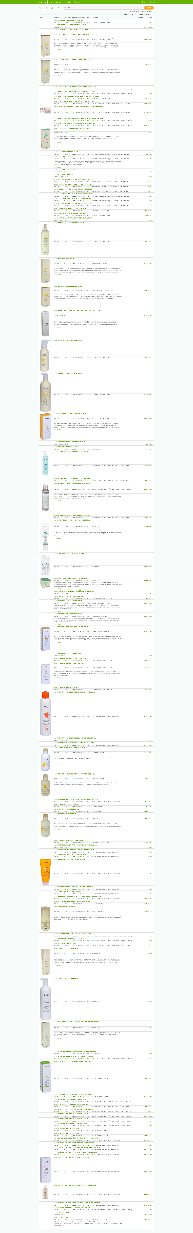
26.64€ (150, 847)
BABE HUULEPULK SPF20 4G (64, 156)
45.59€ (150, 941)
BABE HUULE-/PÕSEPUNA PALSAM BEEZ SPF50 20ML (72, 179)
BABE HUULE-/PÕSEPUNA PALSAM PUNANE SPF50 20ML (73, 194)
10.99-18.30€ (148, 1135)
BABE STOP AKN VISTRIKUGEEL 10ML (67, 1128)
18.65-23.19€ (148, 517)
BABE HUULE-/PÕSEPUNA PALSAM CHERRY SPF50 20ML (73, 184)
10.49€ (150, 181)
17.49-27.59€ (148, 842)
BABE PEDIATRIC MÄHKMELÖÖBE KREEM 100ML (70, 658)
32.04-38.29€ (148, 419)
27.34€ (150, 873)
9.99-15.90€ (148, 1106)
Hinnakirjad (67, 2)
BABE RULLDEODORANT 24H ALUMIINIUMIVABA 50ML (72, 901)
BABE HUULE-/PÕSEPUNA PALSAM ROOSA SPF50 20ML (73, 198)
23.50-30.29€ (148, 1194)
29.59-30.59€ (148, 801)
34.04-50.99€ (148, 103)
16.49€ (150, 1058)
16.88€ (150, 656)
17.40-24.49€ (148, 526)
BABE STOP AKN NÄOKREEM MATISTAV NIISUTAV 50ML (73, 1061)
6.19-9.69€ (149, 154)
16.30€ (150, 1126)
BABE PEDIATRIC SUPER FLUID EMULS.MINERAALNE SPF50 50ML (76, 799)
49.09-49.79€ (148, 936)
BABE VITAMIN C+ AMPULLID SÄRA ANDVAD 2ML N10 (72, 1207)
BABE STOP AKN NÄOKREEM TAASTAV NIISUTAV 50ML (72, 1094)
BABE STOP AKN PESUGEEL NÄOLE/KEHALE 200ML (71, 1114)
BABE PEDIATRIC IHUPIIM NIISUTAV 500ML (68, 601)
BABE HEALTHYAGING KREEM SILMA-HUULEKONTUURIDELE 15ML (77, 96)
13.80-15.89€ (148, 689)
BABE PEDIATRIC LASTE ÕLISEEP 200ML (68, 653)
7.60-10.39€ (148, 449)
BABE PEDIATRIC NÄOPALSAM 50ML (66, 687)
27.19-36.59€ (148, 394)
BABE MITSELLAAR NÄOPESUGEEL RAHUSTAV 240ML (72, 451)
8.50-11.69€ (148, 357)
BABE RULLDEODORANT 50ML (64, 906)
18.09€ (150, 1111)
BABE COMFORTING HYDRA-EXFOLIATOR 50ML (70, 25)
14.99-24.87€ (148, 1078)
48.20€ (150, 121)
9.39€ (150, 22)
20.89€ (150, 1001)
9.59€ (150, 593)
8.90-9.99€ (149, 444)
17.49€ (150, 1027)
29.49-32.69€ (148, 1205)
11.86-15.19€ (148, 911)
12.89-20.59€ (148, 264)
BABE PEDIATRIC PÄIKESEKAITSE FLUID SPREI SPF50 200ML (75, 738)
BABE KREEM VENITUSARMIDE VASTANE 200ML (70, 413)
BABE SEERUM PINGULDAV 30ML (65, 943)
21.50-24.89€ (148, 632)
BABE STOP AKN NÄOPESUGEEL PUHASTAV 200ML (71, 1104)
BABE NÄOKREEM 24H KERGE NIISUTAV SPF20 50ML (72, 520)
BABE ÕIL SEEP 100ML (61, 1212)
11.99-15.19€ (148, 903)
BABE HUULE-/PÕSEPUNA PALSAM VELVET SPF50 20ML (73, 203)
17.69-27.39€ (148, 89)
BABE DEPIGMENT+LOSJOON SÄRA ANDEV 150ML (71, 30)
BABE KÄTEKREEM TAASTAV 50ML (66, 447)
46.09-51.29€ (148, 125)
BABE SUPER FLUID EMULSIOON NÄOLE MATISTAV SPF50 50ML (76, 1152)
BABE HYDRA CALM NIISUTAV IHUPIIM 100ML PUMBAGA (73, 218)
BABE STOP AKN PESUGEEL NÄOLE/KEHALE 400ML (71, 1119)
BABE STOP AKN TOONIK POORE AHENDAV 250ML (71, 1123)
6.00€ (150, 220)
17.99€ (150, 889)
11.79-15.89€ (148, 667)
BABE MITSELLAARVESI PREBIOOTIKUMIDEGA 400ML (72, 515)
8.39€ (150, 177)
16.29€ (150, 1101)
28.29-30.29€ (148, 1172)
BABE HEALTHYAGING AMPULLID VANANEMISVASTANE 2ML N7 (75, 87)
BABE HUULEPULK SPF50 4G (64, 174)
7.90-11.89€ (148, 598)
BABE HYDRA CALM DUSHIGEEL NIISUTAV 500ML (70, 208)
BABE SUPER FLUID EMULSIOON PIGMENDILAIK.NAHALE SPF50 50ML (78, 1203)
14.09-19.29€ (148, 290)
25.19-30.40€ (148, 1150)
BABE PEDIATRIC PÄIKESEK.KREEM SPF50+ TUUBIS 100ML (74, 743)
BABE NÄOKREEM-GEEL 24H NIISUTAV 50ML (69, 554)
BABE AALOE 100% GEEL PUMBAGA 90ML (68, 20)
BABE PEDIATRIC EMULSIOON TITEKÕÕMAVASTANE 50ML (74, 591)
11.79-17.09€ (148, 752)
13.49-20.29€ (148, 660)
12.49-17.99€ (148, 489)
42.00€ (150, 945)
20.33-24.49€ (148, 566)
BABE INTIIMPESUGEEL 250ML (64, 259)
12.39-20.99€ (148, 465)
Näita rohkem (57, 49)
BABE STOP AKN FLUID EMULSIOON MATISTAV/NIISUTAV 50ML (75, 1051)
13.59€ (150, 954)
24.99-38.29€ (148, 580)
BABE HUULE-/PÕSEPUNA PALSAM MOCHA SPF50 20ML (73, 189)
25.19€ (150, 894)
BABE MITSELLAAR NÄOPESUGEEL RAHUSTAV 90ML (72, 478)
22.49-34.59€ (148, 241)
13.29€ (150, 1130)
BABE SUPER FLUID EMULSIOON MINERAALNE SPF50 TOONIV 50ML (77, 1147)
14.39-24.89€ (148, 603)
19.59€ (150, 1054)
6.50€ (150, 172)
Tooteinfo (77, 2)
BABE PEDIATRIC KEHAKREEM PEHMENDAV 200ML (71, 627)
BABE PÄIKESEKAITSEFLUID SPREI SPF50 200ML (70, 854)
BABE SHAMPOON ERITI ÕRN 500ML (66, 978)
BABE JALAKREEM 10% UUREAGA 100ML (68, 286)
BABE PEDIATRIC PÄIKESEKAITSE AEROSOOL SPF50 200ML (74, 692)
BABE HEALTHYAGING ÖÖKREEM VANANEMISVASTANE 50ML (75, 123)
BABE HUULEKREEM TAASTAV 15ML (66, 152)
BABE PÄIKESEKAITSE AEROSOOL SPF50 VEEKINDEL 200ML (74, 850)
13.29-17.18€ (148, 316)
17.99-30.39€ (148, 215)
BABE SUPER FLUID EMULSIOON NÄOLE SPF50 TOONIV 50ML (75, 1185)
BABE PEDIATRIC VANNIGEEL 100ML (66, 804)
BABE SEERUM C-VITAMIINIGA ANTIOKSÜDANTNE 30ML (73, 934)
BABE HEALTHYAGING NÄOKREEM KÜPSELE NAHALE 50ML (74, 101)
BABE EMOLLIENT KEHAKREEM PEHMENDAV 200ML (72, 34)
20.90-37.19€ (148, 745)
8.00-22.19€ (148, 818)
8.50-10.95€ (148, 1215)
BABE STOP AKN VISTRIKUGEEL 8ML (66, 1133)
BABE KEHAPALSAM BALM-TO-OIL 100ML (68, 340)
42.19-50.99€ (148, 112)
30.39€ (150, 1210)
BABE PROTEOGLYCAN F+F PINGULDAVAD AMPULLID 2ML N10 (75, 845)
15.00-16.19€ (148, 1116)
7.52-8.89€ (149, 159)
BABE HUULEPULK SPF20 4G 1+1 (65, 170)
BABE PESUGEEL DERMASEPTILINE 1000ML (69, 840)
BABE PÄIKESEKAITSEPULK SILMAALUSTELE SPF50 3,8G (73, 887)
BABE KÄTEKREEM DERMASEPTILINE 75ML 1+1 (70, 442)
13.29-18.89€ (148, 616)
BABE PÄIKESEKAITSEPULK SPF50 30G (67, 891)
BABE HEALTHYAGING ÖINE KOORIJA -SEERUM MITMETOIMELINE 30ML (78, 118)
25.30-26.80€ (148, 64)
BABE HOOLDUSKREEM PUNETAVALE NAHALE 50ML (72, 128)
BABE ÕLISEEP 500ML (61, 1217)
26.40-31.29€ (148, 98)
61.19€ (150, 94)
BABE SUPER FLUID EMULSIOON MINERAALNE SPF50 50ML (74, 1143)
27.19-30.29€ (148, 1140)
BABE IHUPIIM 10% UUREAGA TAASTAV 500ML (69, 223)
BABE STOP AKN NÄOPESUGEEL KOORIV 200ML (70, 1099)
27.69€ (150, 857)
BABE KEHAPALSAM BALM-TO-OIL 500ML (68, 373)
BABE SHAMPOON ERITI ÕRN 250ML (66, 948)
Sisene (151, 2)
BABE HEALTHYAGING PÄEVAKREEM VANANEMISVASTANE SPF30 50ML (78, 106)
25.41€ (150, 32)
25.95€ (150, 132)
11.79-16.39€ (148, 27)
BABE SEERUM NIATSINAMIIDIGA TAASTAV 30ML (70, 938)
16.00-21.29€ (148, 778)
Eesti (143, 2)
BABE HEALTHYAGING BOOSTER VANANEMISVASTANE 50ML (74, 91)
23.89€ (150, 1121)
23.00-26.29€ (148, 1097)
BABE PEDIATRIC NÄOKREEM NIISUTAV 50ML (69, 663)
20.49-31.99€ (148, 899)
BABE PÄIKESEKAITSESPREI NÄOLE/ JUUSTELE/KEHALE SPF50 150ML (78, 896)
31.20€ (150, 740)
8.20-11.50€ (148, 480)
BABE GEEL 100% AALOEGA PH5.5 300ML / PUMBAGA (72, 60)
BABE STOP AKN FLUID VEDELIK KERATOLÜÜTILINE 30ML (74, 1056)
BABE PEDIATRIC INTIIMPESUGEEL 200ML (68, 614)
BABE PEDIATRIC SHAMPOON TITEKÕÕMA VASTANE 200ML (74, 774)
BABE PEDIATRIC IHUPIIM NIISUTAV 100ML (68, 596)
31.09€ (150, 852)
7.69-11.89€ (148, 806)
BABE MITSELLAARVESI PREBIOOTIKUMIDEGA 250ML (72, 483)
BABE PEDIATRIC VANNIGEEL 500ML (66, 809)
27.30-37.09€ (148, 716)
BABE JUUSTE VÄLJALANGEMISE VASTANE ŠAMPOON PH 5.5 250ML (77, 310)
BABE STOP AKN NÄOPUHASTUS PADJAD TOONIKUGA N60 (74, 1109)
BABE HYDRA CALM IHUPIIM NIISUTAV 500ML (69, 213)
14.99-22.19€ (148, 811)
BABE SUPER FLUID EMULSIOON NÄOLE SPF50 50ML (72, 1157)
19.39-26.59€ (148, 210)
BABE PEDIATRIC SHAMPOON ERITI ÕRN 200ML (70, 748)
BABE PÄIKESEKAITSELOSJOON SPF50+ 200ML (70, 859)
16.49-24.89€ (148, 39)
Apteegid (58, 2)
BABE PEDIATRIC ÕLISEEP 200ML (65, 814)
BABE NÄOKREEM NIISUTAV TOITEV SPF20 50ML (70, 578)
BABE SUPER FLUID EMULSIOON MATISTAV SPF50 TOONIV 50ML (76, 1138)
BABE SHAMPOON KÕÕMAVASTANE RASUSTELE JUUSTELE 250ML (77, 1022)
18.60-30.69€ (148, 1219)
